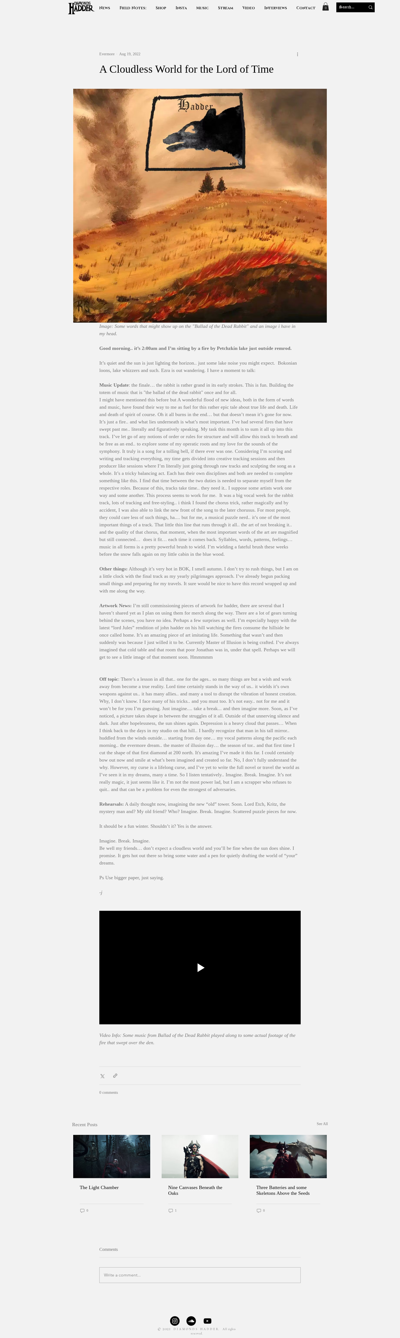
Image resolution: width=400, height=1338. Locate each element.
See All (322, 1124)
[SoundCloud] (191, 1321)
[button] (276, 8)
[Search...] (371, 7)
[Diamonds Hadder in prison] (111, 1156)
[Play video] (200, 967)
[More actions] (297, 54)
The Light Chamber (99, 1187)
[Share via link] (115, 1075)
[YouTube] (207, 1321)
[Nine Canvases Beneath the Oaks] (200, 1156)
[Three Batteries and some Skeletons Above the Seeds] (288, 1156)
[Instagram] (175, 1321)
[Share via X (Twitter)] (101, 1075)
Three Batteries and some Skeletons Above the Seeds (283, 1190)
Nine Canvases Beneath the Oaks (195, 1190)
